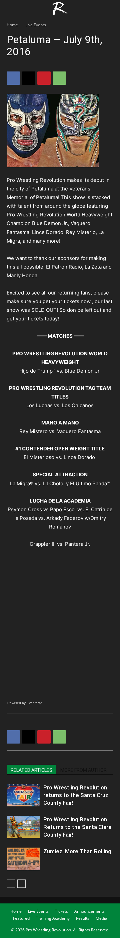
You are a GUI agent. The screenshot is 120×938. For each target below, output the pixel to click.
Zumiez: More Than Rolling (77, 851)
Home (12, 25)
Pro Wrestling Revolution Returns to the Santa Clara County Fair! (77, 827)
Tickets (61, 911)
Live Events (35, 25)
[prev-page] (11, 883)
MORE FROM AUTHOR (83, 770)
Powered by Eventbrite (24, 703)
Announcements (89, 911)
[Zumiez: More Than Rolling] (23, 859)
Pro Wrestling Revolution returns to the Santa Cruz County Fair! (75, 795)
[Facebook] (13, 78)
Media (101, 918)
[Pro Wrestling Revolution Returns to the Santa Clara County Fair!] (23, 827)
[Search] (110, 9)
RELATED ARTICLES (31, 770)
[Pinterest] (44, 78)
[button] (11, 9)
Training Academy (53, 918)
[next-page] (21, 883)
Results (82, 918)
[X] (28, 78)
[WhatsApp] (59, 78)
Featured (21, 918)
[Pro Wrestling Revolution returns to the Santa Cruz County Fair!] (23, 795)
